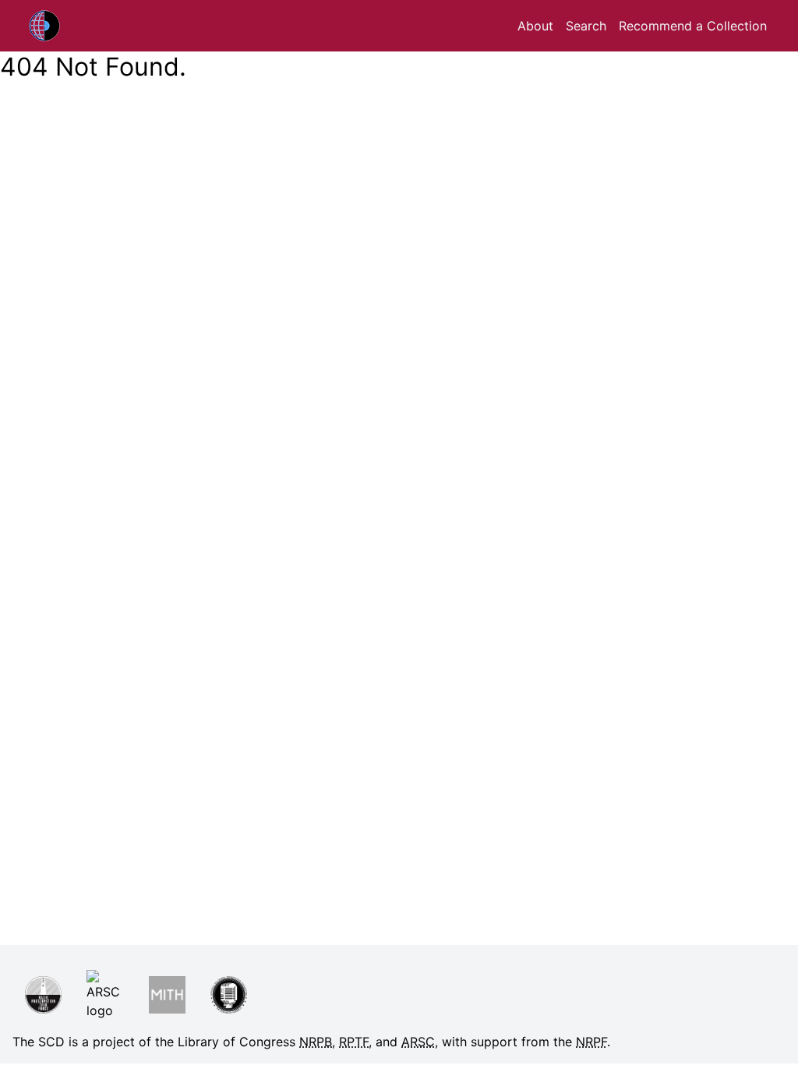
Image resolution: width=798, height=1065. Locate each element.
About (535, 26)
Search (586, 26)
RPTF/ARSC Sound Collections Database (83, 25)
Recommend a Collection (693, 26)
